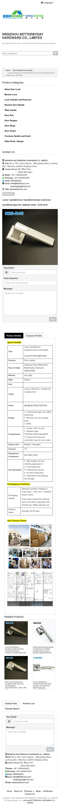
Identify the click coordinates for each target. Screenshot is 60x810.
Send (53, 319)
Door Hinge (9, 125)
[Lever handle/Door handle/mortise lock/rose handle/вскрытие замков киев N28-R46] (30, 237)
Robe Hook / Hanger (14, 141)
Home (8, 70)
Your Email (9, 267)
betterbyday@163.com (21, 186)
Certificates (48, 791)
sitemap (26, 800)
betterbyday (16, 180)
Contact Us (30, 793)
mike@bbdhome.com (19, 183)
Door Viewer (10, 130)
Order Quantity (11, 278)
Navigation (8, 64)
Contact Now (8, 194)
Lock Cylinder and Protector (17, 99)
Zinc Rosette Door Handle (23, 70)
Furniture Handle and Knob (17, 136)
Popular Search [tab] (12, 708)
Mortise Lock (10, 94)
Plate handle (10, 110)
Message (8, 288)
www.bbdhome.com (18, 189)
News (38, 791)
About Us (18, 791)
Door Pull (8, 115)
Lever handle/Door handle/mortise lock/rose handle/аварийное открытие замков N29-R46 (15, 650)
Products (28, 791)
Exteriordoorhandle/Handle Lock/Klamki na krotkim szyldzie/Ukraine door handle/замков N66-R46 (43, 650)
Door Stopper (10, 120)
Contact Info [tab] (11, 703)
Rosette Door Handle (14, 104)
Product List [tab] (29, 703)
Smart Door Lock (12, 89)
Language (48, 2)
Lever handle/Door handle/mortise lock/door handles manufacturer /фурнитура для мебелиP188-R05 (42, 685)
